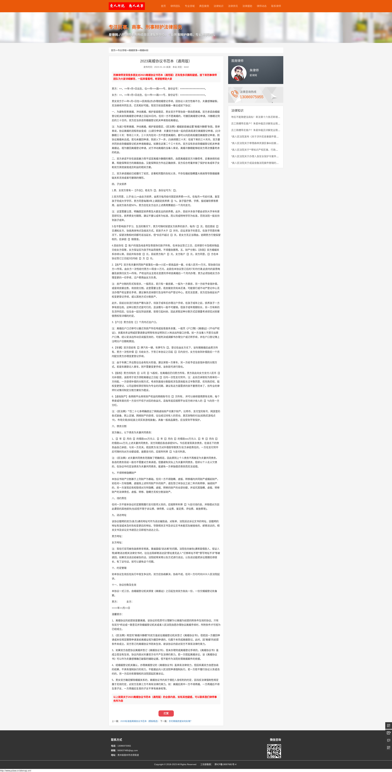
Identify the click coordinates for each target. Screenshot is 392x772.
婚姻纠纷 (144, 50)
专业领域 (190, 6)
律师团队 (175, 6)
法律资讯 (233, 6)
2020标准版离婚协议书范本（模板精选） (140, 721)
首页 (163, 6)
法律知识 (218, 6)
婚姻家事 (133, 50)
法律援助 (247, 6)
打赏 (166, 713)
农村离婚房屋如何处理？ (180, 721)
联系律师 (276, 6)
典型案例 (204, 6)
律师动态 (262, 6)
